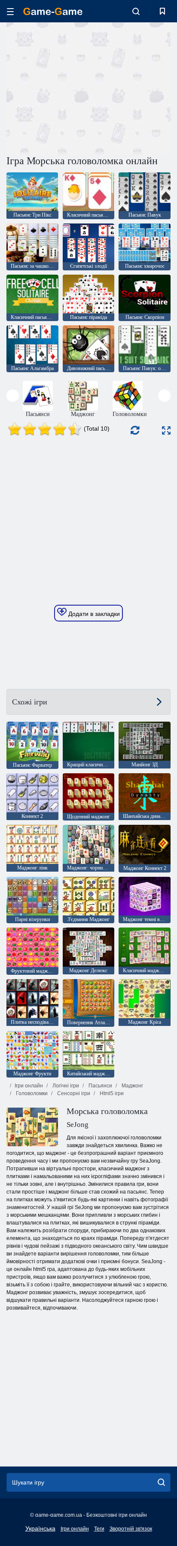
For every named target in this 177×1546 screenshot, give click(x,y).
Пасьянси (99, 1086)
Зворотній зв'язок (131, 1529)
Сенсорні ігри (73, 1093)
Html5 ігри (111, 1093)
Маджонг (131, 1086)
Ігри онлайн (29, 1086)
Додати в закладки (93, 613)
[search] (161, 1482)
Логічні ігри (65, 1086)
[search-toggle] (136, 11)
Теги (99, 1529)
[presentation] (12, 395)
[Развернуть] (166, 430)
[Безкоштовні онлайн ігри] (53, 11)
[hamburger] (10, 11)
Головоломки (31, 1093)
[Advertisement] (79, 87)
